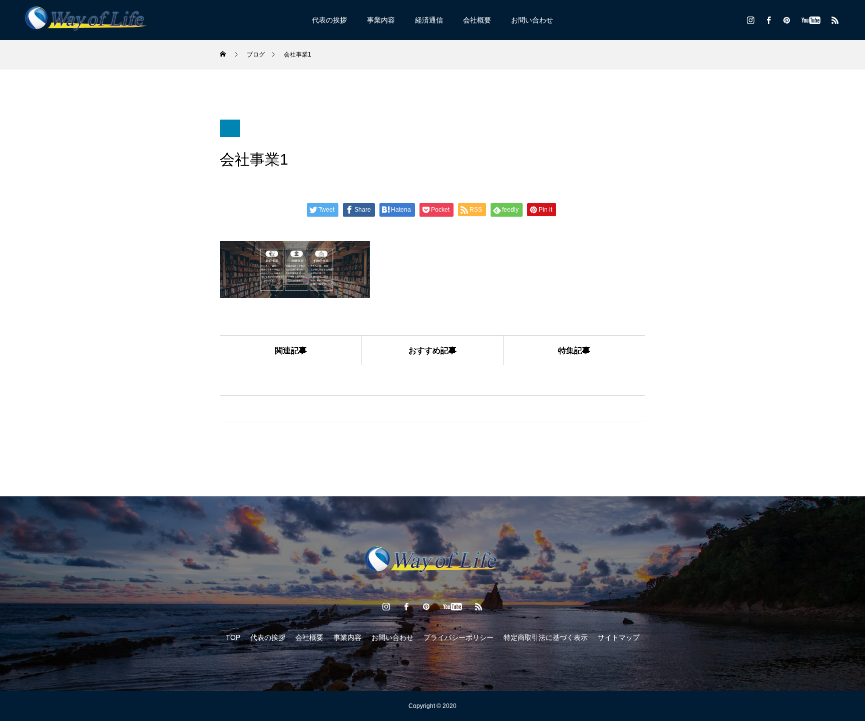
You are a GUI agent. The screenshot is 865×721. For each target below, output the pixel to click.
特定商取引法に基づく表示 (546, 637)
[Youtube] (810, 20)
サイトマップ (619, 637)
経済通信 (429, 20)
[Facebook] (768, 20)
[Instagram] (750, 20)
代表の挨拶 (329, 20)
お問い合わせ (532, 20)
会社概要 (477, 20)
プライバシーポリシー (458, 637)
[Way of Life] (86, 20)
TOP (233, 637)
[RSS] (835, 20)
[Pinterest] (786, 20)
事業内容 (381, 20)
